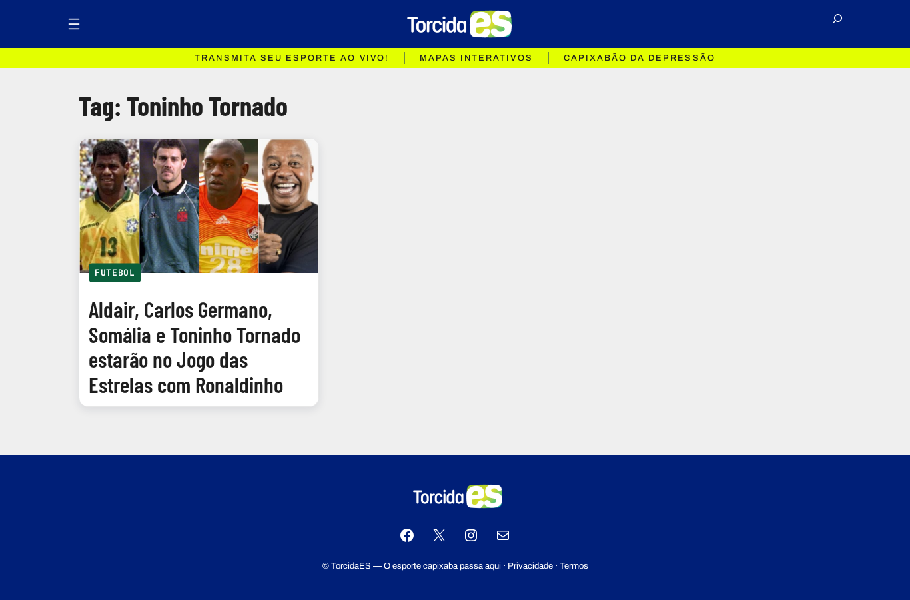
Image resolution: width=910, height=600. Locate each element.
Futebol (115, 272)
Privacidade (530, 566)
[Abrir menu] (74, 24)
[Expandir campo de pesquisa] (837, 24)
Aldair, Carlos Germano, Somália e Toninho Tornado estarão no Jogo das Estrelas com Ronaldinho (194, 347)
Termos (574, 566)
